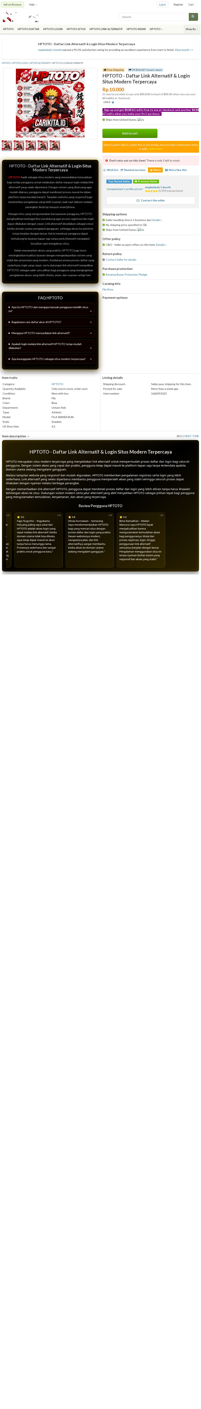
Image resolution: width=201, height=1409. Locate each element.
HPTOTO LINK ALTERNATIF (106, 29)
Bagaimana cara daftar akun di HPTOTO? (36, 322)
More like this (178, 170)
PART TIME (191, 436)
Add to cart (130, 133)
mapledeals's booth (50, 49)
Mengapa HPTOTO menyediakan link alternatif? (41, 333)
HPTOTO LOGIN (53, 29)
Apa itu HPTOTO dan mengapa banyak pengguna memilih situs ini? (48, 309)
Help (32, 4)
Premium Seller (147, 181)
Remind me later (135, 170)
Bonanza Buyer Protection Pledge (126, 274)
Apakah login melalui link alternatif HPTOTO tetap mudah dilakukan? (45, 346)
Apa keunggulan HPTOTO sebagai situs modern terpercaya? (49, 359)
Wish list (112, 170)
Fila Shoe (107, 289)
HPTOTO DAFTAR (28, 29)
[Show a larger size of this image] (7, 146)
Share (157, 170)
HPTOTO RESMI (136, 29)
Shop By (191, 29)
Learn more (155, 148)
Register (178, 4)
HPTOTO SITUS (76, 29)
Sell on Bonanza (12, 4)
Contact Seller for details (121, 259)
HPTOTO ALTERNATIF (40, 63)
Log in (162, 4)
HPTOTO (8, 29)
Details (156, 220)
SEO (179, 436)
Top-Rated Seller (119, 181)
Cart (191, 4)
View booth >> (184, 49)
